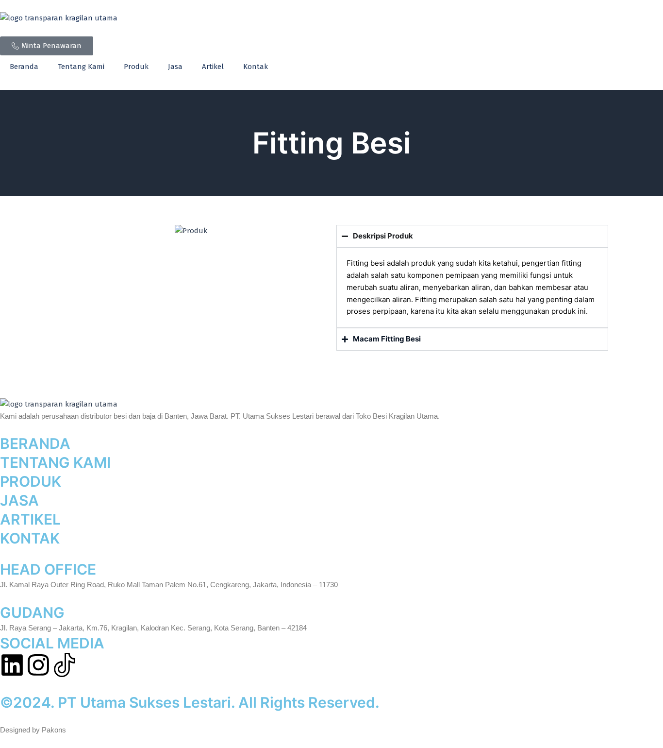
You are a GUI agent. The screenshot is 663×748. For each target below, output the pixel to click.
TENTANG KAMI (55, 462)
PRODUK (30, 481)
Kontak (255, 66)
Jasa (175, 66)
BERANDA (35, 443)
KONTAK (30, 538)
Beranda (24, 66)
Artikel (213, 66)
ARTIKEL (30, 519)
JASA (19, 500)
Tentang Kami (81, 66)
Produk (136, 66)
